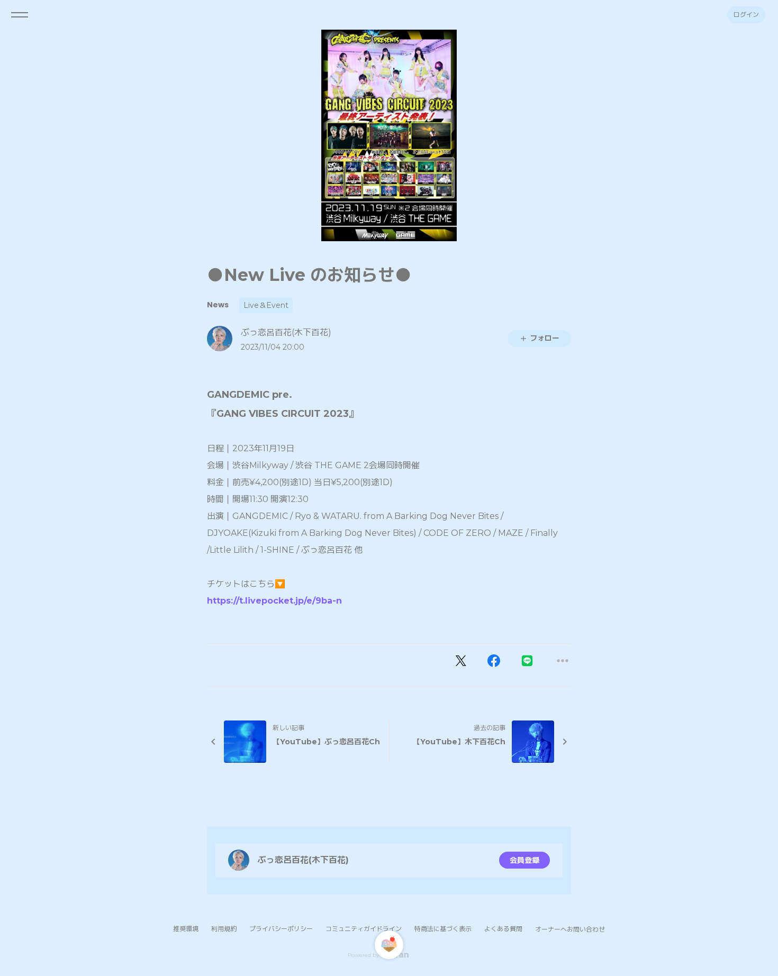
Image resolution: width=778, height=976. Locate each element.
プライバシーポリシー (281, 929)
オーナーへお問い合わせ (570, 929)
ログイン (746, 14)
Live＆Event (265, 305)
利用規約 (224, 929)
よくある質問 (503, 929)
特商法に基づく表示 (443, 929)
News (218, 304)
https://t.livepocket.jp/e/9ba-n (274, 601)
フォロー (544, 338)
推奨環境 (185, 929)
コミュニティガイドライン (363, 929)
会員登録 (524, 860)
